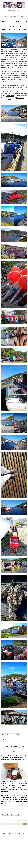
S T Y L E (15, 833)
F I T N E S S (21, 833)
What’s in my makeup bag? (14, 746)
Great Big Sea (20, 97)
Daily (3, 26)
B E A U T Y (10, 833)
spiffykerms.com (14, 840)
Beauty (6, 743)
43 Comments (19, 31)
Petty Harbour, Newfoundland (14, 29)
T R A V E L (4, 833)
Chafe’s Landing (10, 95)
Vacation (24, 26)
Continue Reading (22, 739)
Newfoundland (9, 26)
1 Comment (17, 749)
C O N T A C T (10, 835)
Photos (15, 26)
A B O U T (4, 835)
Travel (19, 26)
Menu (4, 21)
